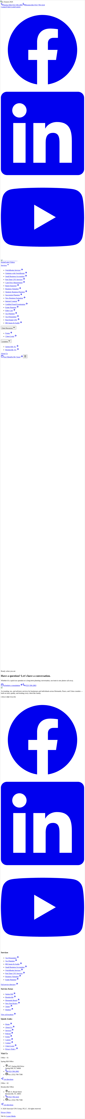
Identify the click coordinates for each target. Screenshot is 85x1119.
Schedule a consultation (9, 672)
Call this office (24, 630)
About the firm (11, 362)
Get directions (8, 630)
